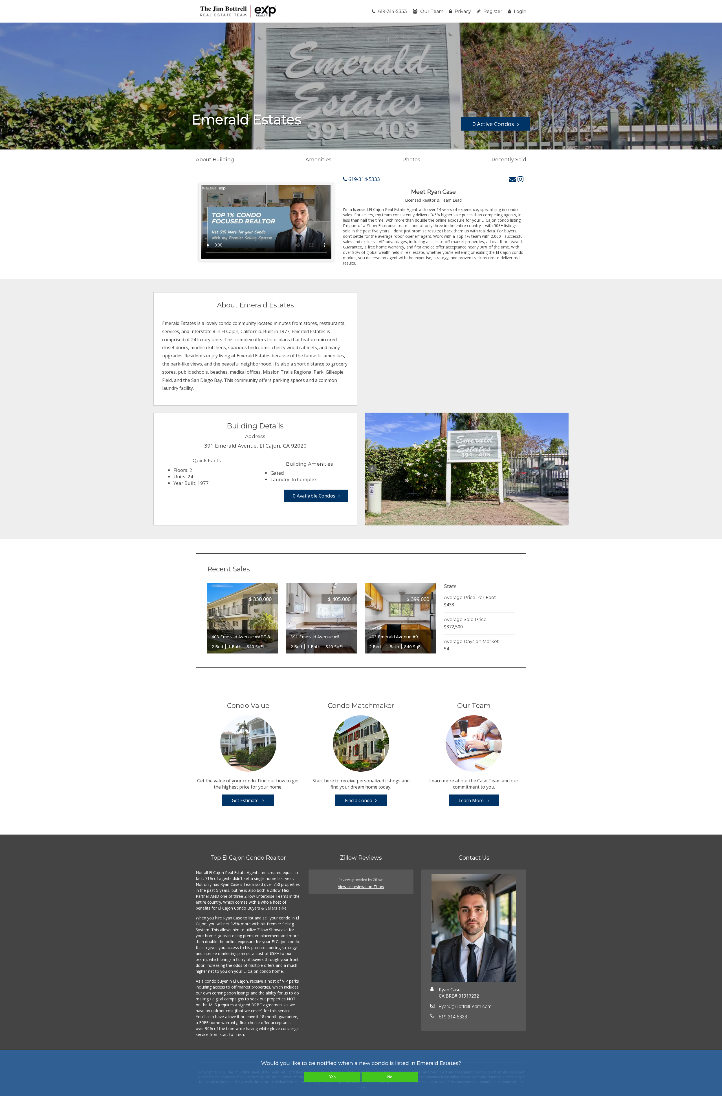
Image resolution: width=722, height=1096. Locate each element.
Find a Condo (358, 800)
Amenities (318, 160)
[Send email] (512, 179)
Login (520, 11)
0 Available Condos (314, 495)
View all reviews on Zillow (361, 886)
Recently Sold (509, 160)
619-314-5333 (392, 11)
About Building (215, 160)
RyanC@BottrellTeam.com (465, 1006)
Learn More (472, 800)
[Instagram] (520, 179)
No (389, 1077)
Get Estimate (246, 800)
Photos (411, 160)
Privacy (463, 11)
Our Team (431, 11)
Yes (332, 1077)
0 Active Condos (493, 124)
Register (492, 11)
